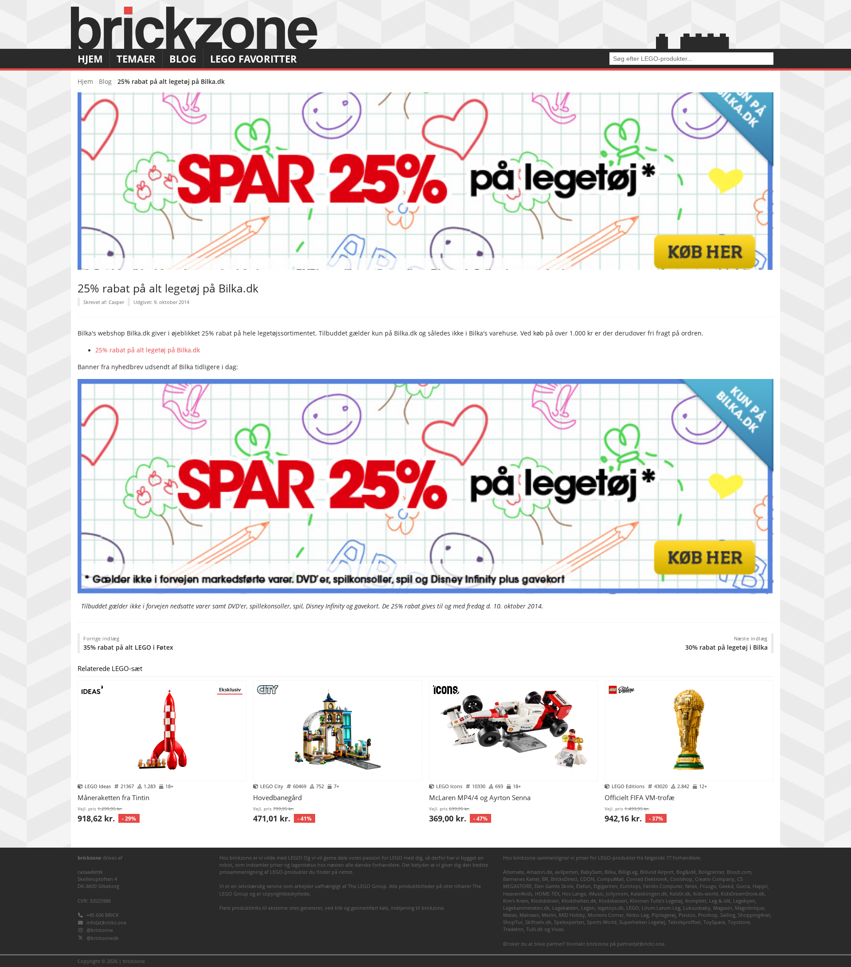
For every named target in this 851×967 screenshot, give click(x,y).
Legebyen (744, 900)
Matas (510, 915)
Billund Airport (657, 871)
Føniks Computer (663, 886)
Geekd (726, 886)
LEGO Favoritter (253, 58)
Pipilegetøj (664, 915)
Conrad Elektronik (647, 879)
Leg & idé (719, 900)
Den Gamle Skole (554, 886)
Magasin (722, 907)
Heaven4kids (517, 893)
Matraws (529, 915)
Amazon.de (539, 871)
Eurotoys (630, 886)
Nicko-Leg (637, 915)
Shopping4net (754, 915)
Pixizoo (687, 915)
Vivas (557, 929)
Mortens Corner (606, 915)
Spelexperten (569, 922)
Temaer (136, 58)
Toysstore (739, 922)
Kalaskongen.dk (649, 893)
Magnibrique (749, 907)
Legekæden (565, 907)
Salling (727, 915)
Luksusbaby (696, 907)
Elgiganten (605, 886)
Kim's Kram (515, 900)
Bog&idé (686, 871)
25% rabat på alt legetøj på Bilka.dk (147, 350)
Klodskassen (613, 900)
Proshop (708, 915)
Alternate (513, 871)
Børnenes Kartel (521, 879)
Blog (182, 58)
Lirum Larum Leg (661, 907)
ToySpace (714, 922)
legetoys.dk (610, 907)
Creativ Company (714, 879)
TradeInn (513, 929)
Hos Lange (574, 893)
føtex (691, 886)
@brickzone (99, 930)
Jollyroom (617, 893)
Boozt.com (739, 871)
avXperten (566, 871)
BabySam (591, 871)
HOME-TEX (547, 893)
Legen (588, 907)
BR (545, 879)
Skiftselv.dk (538, 922)
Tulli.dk (534, 929)
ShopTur (513, 922)
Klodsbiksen (545, 900)
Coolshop (681, 879)
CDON (587, 879)
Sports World (602, 922)
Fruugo (708, 886)
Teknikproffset (684, 922)
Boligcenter (711, 871)
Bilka (610, 871)
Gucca (743, 886)
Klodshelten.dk (579, 900)
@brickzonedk (102, 938)
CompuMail (610, 879)
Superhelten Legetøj (642, 922)
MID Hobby (572, 915)
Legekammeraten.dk (526, 907)
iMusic (596, 893)
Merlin (549, 915)
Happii (760, 886)
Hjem (90, 58)
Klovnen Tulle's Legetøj (656, 900)
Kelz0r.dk (680, 893)
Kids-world (705, 893)
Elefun (583, 886)
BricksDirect (564, 879)
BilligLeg (627, 871)
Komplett (696, 900)
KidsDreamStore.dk (743, 893)
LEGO (632, 907)
